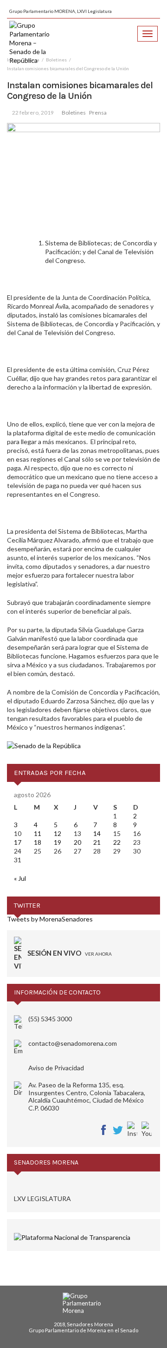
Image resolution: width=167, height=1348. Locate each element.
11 (37, 833)
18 (37, 842)
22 (117, 842)
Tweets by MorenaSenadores (50, 919)
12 (57, 833)
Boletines (74, 112)
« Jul (20, 878)
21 (97, 842)
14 (97, 833)
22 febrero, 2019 (33, 112)
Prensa (98, 112)
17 (17, 842)
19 (57, 842)
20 (77, 842)
